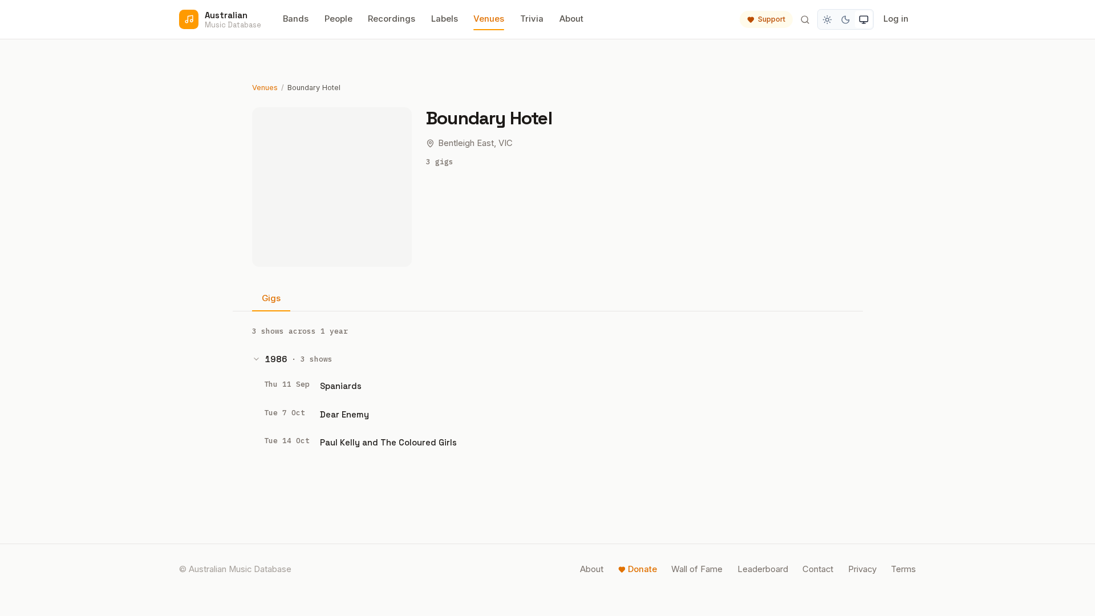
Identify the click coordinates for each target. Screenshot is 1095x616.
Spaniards (341, 385)
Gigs (271, 298)
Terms (903, 569)
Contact (817, 569)
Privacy (862, 569)
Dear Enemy (344, 414)
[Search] (804, 19)
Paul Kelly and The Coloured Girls (388, 442)
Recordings (391, 19)
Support (771, 19)
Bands (296, 19)
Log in (896, 19)
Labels (444, 19)
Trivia (532, 19)
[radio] (827, 19)
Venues (488, 19)
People (338, 19)
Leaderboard (762, 569)
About (571, 19)
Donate (642, 569)
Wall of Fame (697, 569)
